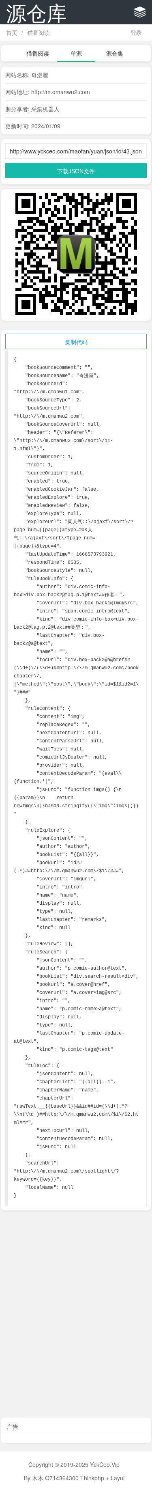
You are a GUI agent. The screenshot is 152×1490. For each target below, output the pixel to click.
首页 (11, 32)
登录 (136, 32)
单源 (76, 53)
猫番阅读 (38, 32)
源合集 (114, 53)
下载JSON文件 (76, 171)
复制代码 (76, 342)
